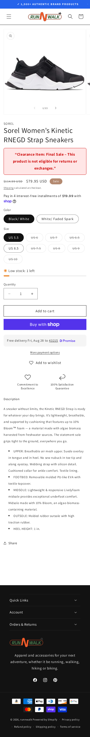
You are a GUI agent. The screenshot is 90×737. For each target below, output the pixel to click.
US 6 (37, 238)
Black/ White (19, 219)
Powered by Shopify (45, 719)
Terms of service (70, 726)
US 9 (78, 249)
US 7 (56, 238)
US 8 (59, 249)
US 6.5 (77, 238)
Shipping (9, 187)
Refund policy (22, 726)
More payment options (45, 352)
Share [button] (12, 543)
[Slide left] (34, 108)
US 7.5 (38, 249)
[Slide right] (55, 108)
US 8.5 (14, 248)
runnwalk (26, 719)
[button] (9, 16)
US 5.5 (14, 237)
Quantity (10, 284)
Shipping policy (46, 726)
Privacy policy (71, 719)
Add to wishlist (48, 362)
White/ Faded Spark (58, 219)
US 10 (16, 260)
